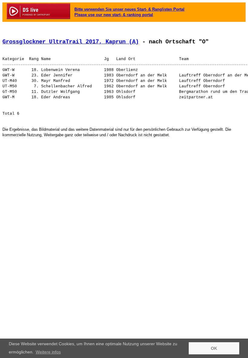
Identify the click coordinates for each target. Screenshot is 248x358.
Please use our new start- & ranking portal (113, 14)
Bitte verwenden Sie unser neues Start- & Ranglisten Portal (129, 9)
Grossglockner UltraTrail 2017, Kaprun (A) (70, 42)
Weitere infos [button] (48, 352)
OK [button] (214, 348)
